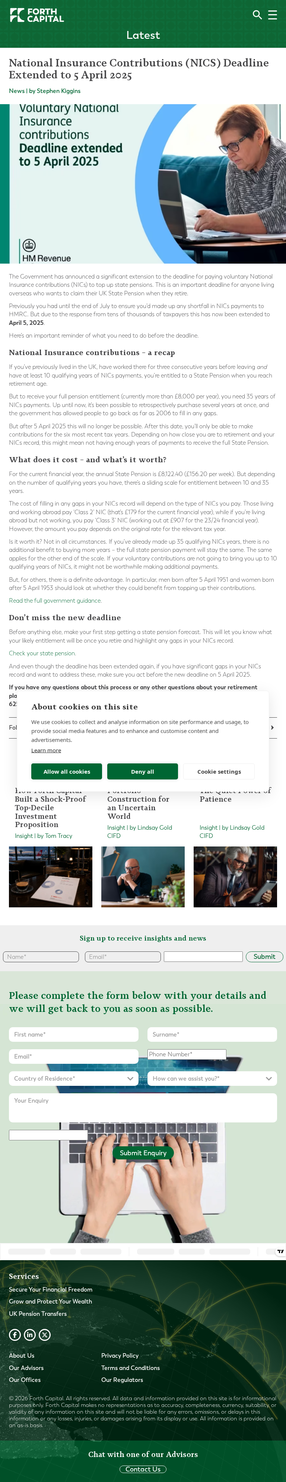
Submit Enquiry (143, 1153)
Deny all (142, 771)
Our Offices (25, 1379)
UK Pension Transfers (38, 1313)
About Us (21, 1355)
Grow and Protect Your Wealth (50, 1301)
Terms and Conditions (130, 1367)
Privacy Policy (120, 1355)
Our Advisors (26, 1367)
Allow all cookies (67, 771)
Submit (265, 957)
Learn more (46, 750)
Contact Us (143, 1469)
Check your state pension (42, 653)
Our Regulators (122, 1379)
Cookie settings (219, 771)
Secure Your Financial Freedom (50, 1289)
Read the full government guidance (55, 600)
